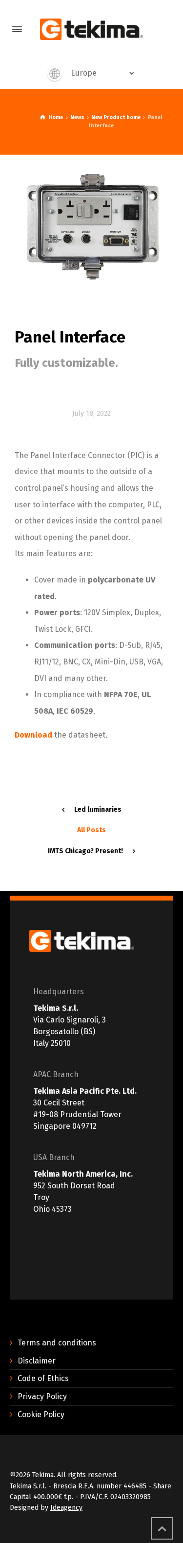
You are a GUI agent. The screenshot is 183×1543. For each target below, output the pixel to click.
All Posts (91, 830)
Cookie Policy (41, 1414)
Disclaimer (37, 1360)
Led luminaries (98, 809)
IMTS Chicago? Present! (85, 851)
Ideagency (66, 1507)
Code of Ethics (43, 1378)
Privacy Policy (42, 1396)
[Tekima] (91, 29)
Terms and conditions (57, 1342)
